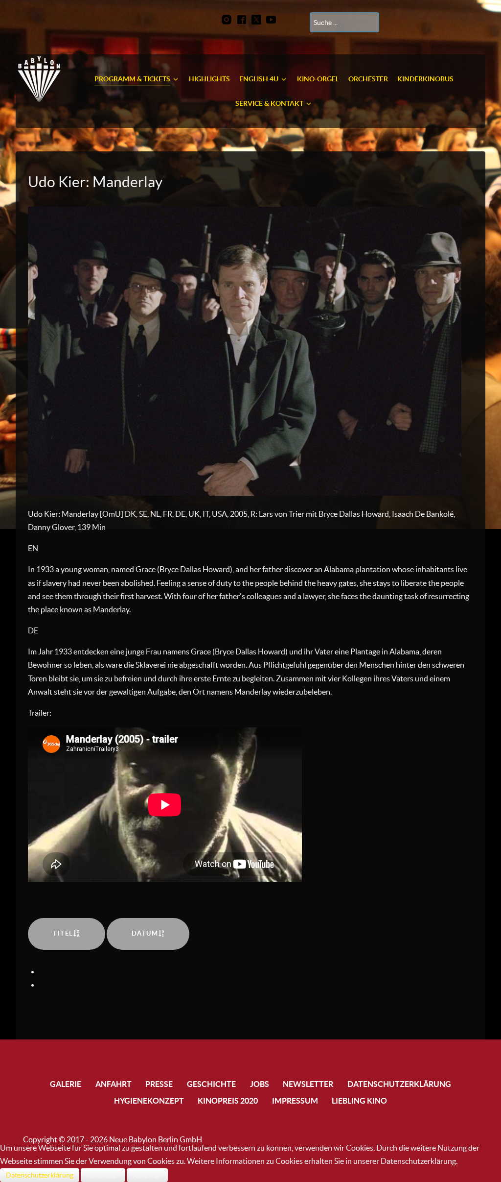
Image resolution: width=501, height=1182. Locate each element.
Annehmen (103, 1175)
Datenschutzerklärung (39, 1175)
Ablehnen (147, 1175)
